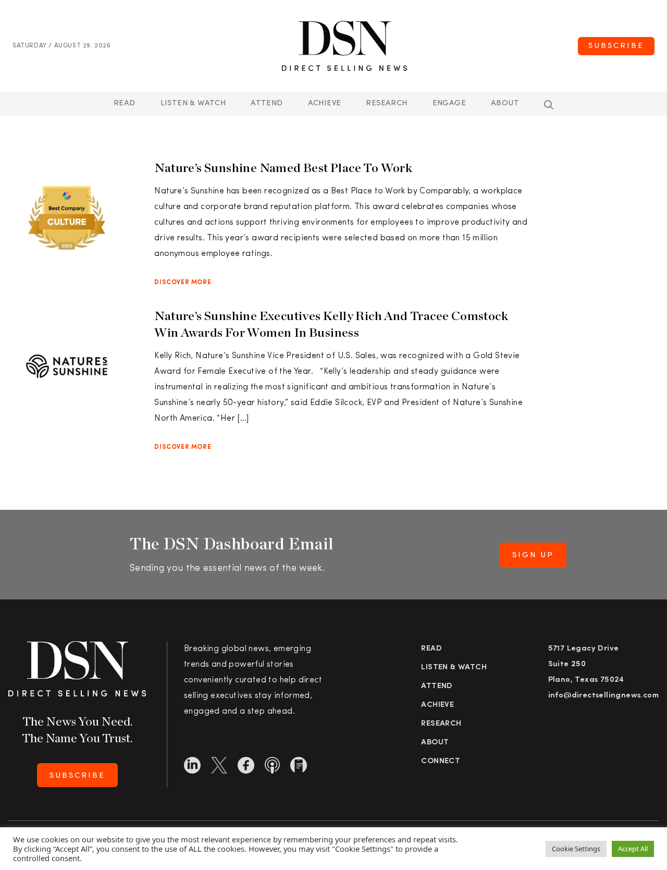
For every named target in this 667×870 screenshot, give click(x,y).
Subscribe (616, 46)
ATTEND (266, 103)
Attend (436, 686)
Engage (449, 103)
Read (124, 103)
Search (548, 104)
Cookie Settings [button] (576, 848)
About (505, 103)
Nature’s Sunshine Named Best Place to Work (284, 167)
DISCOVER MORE (182, 282)
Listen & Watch (193, 103)
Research (386, 103)
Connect (440, 761)
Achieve (324, 103)
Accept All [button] (633, 848)
